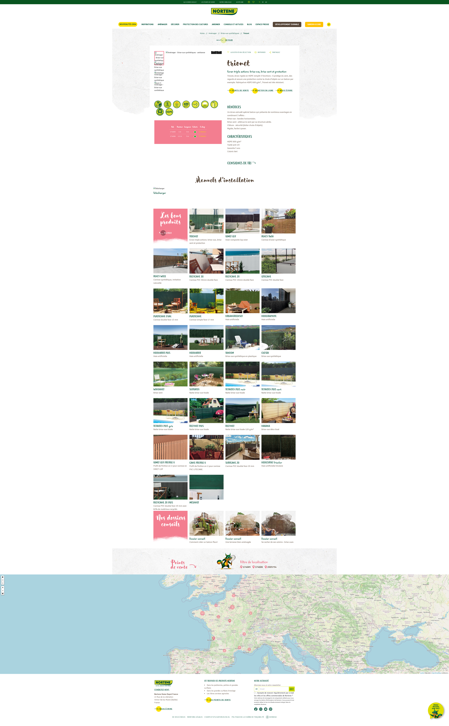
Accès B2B (239, 2)
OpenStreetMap (436, 673)
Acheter (203, 132)
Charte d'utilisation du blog (217, 717)
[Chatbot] (436, 711)
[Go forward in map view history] (2, 580)
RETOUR (229, 40)
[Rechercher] (329, 24)
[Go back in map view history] (2, 583)
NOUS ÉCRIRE (286, 90)
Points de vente (240, 90)
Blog (249, 24)
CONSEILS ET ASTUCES (233, 24)
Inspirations (147, 24)
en (266, 2)
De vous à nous (178, 717)
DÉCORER (175, 24)
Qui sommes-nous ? (190, 2)
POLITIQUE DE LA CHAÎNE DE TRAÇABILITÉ (248, 717)
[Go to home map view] (2, 577)
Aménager (162, 24)
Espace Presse (262, 24)
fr (259, 2)
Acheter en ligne (264, 90)
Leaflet (422, 673)
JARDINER (216, 24)
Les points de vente (208, 2)
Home (202, 33)
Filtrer (168, 233)
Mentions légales (195, 717)
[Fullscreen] (2, 593)
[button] (213, 51)
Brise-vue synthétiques (230, 33)
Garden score (314, 24)
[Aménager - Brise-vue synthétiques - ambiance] (194, 52)
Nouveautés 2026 (127, 24)
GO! (292, 689)
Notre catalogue (226, 2)
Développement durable (287, 24)
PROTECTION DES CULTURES (195, 24)
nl (262, 2)
